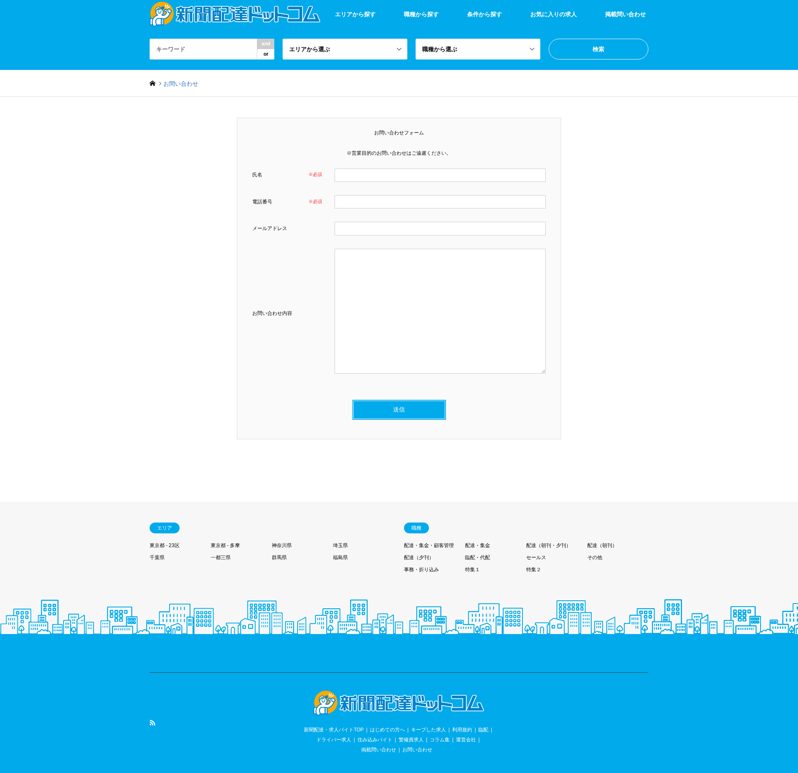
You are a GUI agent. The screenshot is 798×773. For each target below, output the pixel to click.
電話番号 (262, 202)
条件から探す (484, 14)
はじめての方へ (387, 730)
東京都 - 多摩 (225, 545)
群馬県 (279, 557)
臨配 (483, 730)
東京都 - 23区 (165, 545)
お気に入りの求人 (553, 14)
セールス (536, 557)
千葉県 (157, 557)
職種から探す (421, 14)
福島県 (340, 557)
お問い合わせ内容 (272, 313)
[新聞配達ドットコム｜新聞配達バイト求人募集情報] (399, 710)
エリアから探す (355, 14)
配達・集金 (477, 545)
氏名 (257, 175)
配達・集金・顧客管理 (429, 545)
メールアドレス (269, 228)
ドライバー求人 (333, 740)
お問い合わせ (417, 750)
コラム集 (440, 740)
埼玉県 (340, 545)
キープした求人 (428, 730)
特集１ (472, 569)
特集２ (533, 569)
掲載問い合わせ (625, 14)
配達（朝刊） (602, 545)
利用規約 (462, 730)
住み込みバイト (374, 740)
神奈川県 (282, 545)
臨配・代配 (477, 557)
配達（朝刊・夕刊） (548, 545)
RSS (152, 723)
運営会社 (466, 740)
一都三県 (221, 557)
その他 (594, 557)
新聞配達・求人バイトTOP (334, 730)
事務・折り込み (421, 569)
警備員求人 (411, 740)
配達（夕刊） (419, 557)
